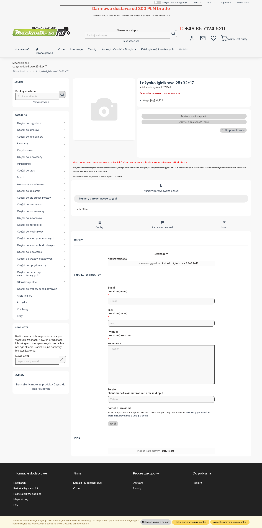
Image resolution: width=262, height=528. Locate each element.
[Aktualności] (203, 37)
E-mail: (117, 289)
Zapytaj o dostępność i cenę (194, 122)
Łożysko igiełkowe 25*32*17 (52, 71)
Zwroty (137, 488)
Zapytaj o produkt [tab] (162, 227)
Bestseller (22, 384)
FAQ (16, 504)
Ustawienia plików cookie (155, 522)
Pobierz (197, 482)
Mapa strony (21, 499)
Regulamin (20, 482)
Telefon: (135, 391)
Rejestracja (243, 2)
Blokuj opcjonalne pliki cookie (190, 522)
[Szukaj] (173, 33)
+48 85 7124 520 (202, 29)
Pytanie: (120, 333)
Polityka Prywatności (26, 488)
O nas (76, 488)
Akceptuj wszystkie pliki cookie (229, 522)
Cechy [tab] (99, 227)
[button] (197, 2)
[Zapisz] (62, 359)
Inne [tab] (224, 227)
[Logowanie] (192, 37)
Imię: (117, 311)
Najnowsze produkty (41, 384)
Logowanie (226, 2)
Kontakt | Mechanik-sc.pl (87, 482)
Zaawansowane (131, 41)
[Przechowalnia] (213, 37)
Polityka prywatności (197, 412)
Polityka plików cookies (27, 493)
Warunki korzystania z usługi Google (128, 415)
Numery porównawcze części (161, 190)
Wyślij (113, 423)
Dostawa (138, 482)
